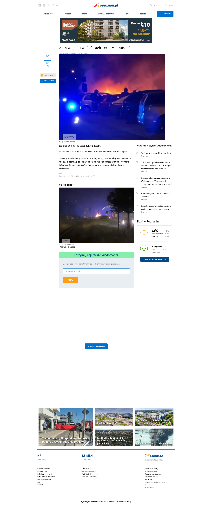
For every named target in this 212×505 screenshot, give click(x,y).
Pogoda (68, 14)
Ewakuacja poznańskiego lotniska (156, 153)
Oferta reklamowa (43, 469)
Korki (127, 14)
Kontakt (167, 14)
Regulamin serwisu (44, 479)
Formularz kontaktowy (89, 477)
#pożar (71, 247)
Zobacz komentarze (96, 346)
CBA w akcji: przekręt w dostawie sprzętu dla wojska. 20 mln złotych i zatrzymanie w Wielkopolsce (156, 165)
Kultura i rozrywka (106, 14)
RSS (38, 482)
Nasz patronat (42, 471)
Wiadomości (49, 14)
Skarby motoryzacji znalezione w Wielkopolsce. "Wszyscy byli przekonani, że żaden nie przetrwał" (157, 181)
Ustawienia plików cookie (46, 477)
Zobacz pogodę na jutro (155, 259)
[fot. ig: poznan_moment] (96, 97)
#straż (63, 247)
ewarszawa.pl (103, 502)
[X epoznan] (53, 5)
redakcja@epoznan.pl (88, 471)
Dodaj (70, 280)
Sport (84, 14)
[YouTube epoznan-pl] (57, 5)
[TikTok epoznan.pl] (48, 5)
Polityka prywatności (44, 474)
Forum (143, 14)
